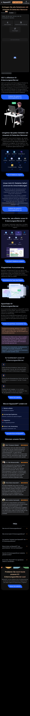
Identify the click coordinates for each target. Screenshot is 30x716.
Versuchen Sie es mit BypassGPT (15, 433)
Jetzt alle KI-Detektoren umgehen (15, 261)
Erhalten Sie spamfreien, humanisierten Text (14, 323)
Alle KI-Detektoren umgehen (15, 174)
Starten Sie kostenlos (15, 397)
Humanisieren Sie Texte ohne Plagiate (13, 280)
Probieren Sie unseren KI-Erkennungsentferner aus (15, 97)
